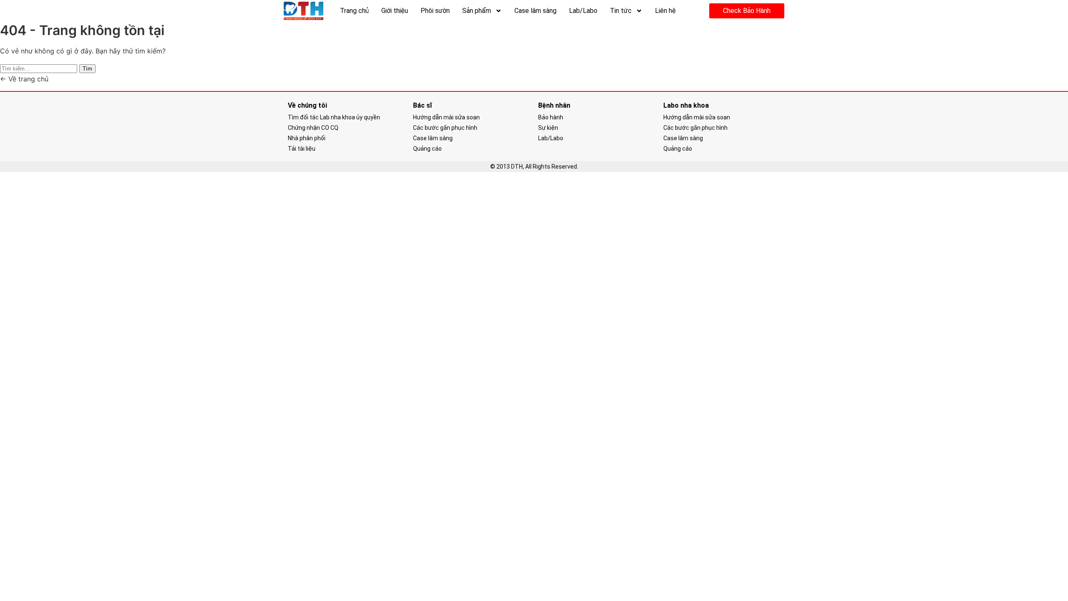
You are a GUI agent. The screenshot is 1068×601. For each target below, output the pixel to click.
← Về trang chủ (24, 79)
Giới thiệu (394, 11)
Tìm (87, 69)
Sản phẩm (476, 11)
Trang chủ (354, 11)
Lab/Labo (583, 11)
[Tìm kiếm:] (39, 68)
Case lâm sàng (535, 11)
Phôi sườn (435, 11)
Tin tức (621, 11)
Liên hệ (665, 11)
